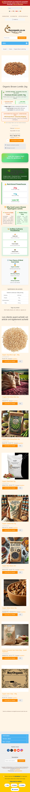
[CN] (17, 11)
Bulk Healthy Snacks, (8, 309)
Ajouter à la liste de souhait (13, 145)
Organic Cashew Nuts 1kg (9, 523)
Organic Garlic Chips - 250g (9, 693)
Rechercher (22, 37)
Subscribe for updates (16, 781)
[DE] (13, 11)
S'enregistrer (5, 16)
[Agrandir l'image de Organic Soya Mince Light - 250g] (15, 339)
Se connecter (13, 16)
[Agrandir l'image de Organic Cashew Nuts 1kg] (15, 508)
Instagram (21, 750)
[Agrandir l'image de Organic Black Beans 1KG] (15, 550)
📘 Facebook (15, 789)
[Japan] (11, 11)
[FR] (15, 11)
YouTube (18, 750)
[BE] (20, 11)
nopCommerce (18, 770)
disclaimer (17, 776)
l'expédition (17, 137)
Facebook (8, 750)
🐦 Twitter (22, 785)
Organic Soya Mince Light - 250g (10, 354)
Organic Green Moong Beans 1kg (11, 439)
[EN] (9, 11)
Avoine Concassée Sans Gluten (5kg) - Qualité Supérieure (14, 651)
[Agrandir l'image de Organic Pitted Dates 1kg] (15, 466)
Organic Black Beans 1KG (9, 566)
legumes (22, 309)
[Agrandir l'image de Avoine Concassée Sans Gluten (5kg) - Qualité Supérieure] (15, 634)
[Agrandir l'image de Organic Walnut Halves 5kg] (15, 592)
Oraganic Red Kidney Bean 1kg (10, 397)
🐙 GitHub (14, 785)
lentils (17, 309)
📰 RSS (7, 785)
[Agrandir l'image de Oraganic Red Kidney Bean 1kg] (15, 381)
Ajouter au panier (16, 140)
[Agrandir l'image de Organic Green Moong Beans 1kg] (15, 423)
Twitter (11, 750)
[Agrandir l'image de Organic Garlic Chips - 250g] (15, 678)
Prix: (11, 136)
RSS (15, 750)
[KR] (18, 11)
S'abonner (21, 760)
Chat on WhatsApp (18, 4)
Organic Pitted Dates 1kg (8, 481)
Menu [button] (4, 43)
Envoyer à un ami (11, 148)
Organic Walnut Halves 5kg (9, 608)
